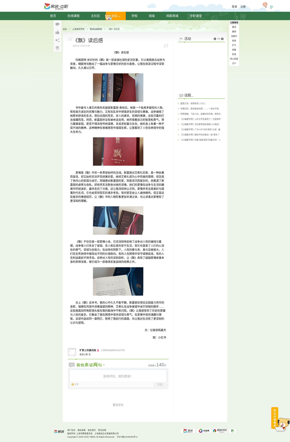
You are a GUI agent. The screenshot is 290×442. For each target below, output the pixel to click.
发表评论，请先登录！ (118, 376)
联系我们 (92, 430)
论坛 (114, 16)
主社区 (95, 16)
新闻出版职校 (96, 29)
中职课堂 (196, 16)
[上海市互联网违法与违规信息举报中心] (232, 431)
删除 (234, 32)
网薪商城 (172, 16)
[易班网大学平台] (188, 431)
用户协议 (71, 430)
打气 (234, 45)
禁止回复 (234, 59)
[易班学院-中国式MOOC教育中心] (220, 431)
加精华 (234, 36)
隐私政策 (82, 430)
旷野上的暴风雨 (88, 350)
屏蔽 (234, 50)
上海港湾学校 (78, 29)
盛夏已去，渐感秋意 (189, 103)
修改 (234, 41)
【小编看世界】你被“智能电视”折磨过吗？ (199, 140)
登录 (234, 6)
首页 (53, 16)
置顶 (234, 27)
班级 (152, 16)
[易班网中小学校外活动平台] (204, 431)
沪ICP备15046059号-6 (127, 437)
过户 (234, 63)
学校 (134, 16)
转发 (234, 54)
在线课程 (73, 16)
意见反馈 (102, 430)
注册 (243, 6)
